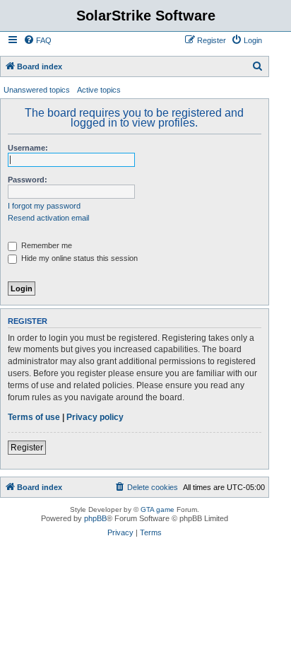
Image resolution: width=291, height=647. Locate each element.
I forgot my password (44, 206)
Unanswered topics (37, 90)
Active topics (99, 90)
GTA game (157, 509)
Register (27, 448)
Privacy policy (95, 417)
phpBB (95, 518)
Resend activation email (48, 218)
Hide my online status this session (78, 258)
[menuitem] (37, 40)
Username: (28, 148)
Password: (27, 179)
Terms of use (34, 417)
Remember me (45, 245)
